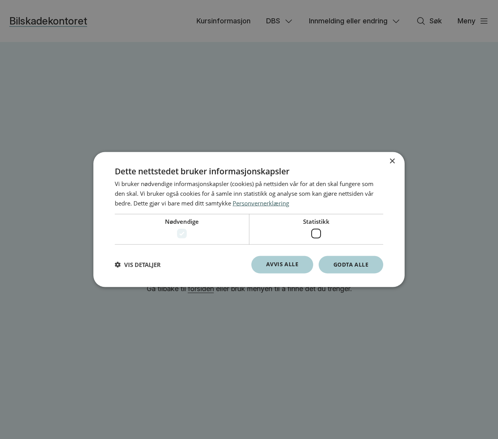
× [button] (392, 161)
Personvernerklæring (261, 203)
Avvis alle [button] (282, 264)
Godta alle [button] (350, 264)
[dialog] (249, 219)
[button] (138, 264)
